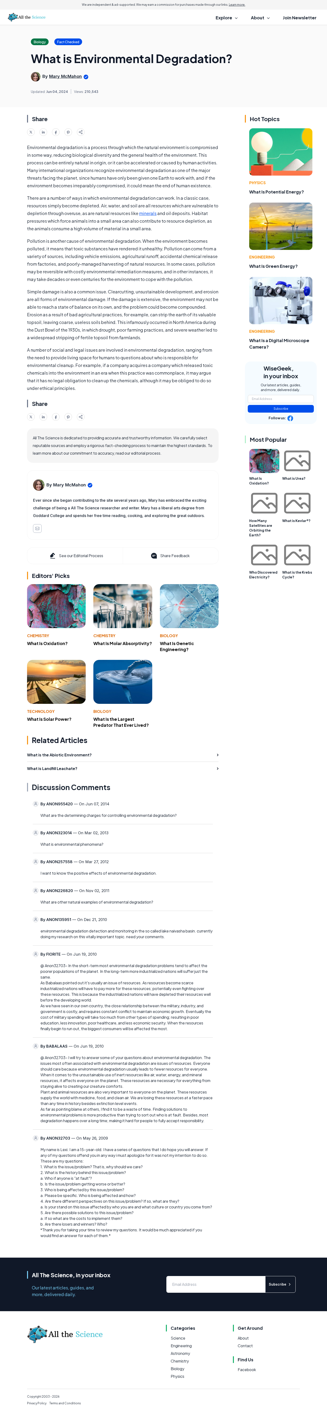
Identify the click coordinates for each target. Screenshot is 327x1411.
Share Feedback (175, 555)
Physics (257, 182)
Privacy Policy (36, 1403)
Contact (245, 1345)
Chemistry (38, 635)
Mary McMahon (65, 76)
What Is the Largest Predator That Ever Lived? (121, 722)
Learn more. (237, 4)
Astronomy (180, 1353)
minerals (148, 213)
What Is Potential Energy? (276, 191)
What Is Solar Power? (49, 719)
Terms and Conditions (65, 1403)
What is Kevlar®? (296, 520)
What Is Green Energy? (273, 266)
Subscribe (281, 408)
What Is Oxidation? (47, 643)
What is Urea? (293, 478)
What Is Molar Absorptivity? (122, 643)
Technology (41, 711)
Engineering (262, 256)
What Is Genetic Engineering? (177, 646)
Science (178, 1338)
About (243, 1338)
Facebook (247, 1369)
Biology (169, 635)
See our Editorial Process (81, 555)
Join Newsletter (299, 17)
